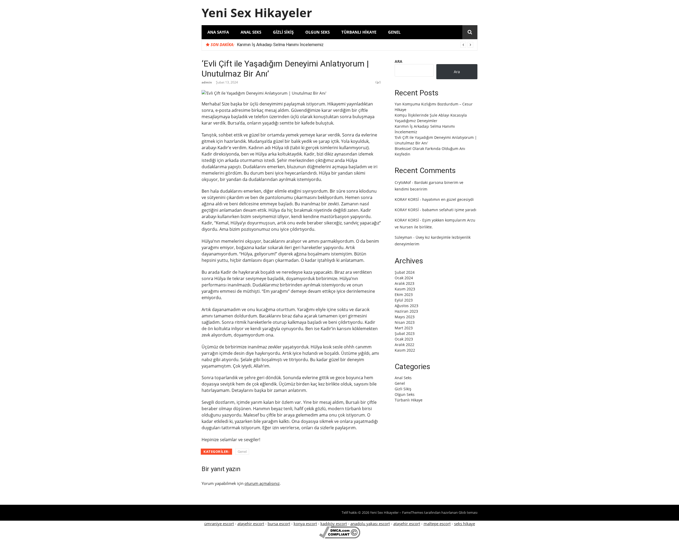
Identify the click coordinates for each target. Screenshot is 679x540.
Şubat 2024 (405, 272)
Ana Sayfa (218, 32)
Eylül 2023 (404, 300)
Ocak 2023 (404, 339)
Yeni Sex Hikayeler (257, 13)
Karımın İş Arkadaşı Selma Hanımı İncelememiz (280, 44)
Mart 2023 (404, 327)
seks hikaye (464, 523)
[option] (355, 45)
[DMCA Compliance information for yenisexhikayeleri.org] (339, 536)
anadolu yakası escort (370, 523)
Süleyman (403, 237)
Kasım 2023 (405, 288)
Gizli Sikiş (283, 32)
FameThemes (412, 512)
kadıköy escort (333, 523)
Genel (394, 32)
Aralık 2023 (404, 283)
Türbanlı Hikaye (358, 32)
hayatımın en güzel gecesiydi (448, 199)
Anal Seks (251, 32)
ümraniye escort (219, 523)
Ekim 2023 (404, 294)
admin (207, 82)
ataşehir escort (250, 523)
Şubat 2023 (405, 333)
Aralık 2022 (404, 344)
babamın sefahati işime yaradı (449, 209)
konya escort (305, 523)
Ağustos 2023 (406, 305)
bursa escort (279, 523)
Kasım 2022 (405, 350)
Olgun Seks (317, 32)
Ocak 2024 (404, 277)
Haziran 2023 (406, 311)
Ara (398, 61)
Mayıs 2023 (405, 316)
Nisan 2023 (405, 322)
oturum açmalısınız (262, 483)
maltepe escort (437, 523)
